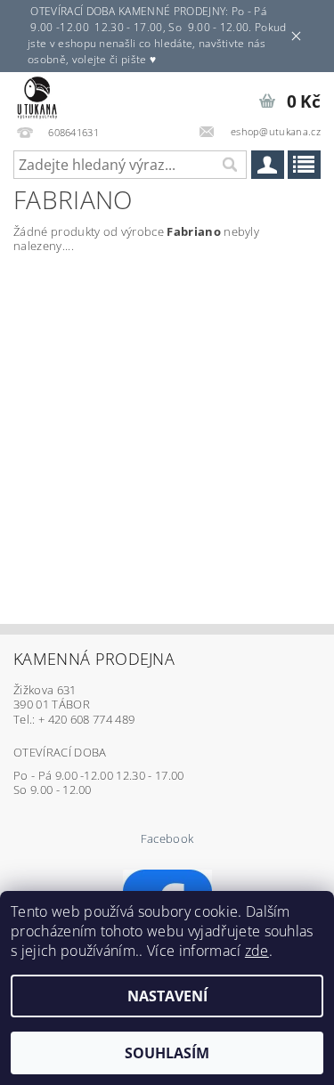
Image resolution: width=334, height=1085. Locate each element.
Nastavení (167, 996)
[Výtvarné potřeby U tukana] (37, 95)
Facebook (167, 839)
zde (257, 950)
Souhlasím (167, 1053)
